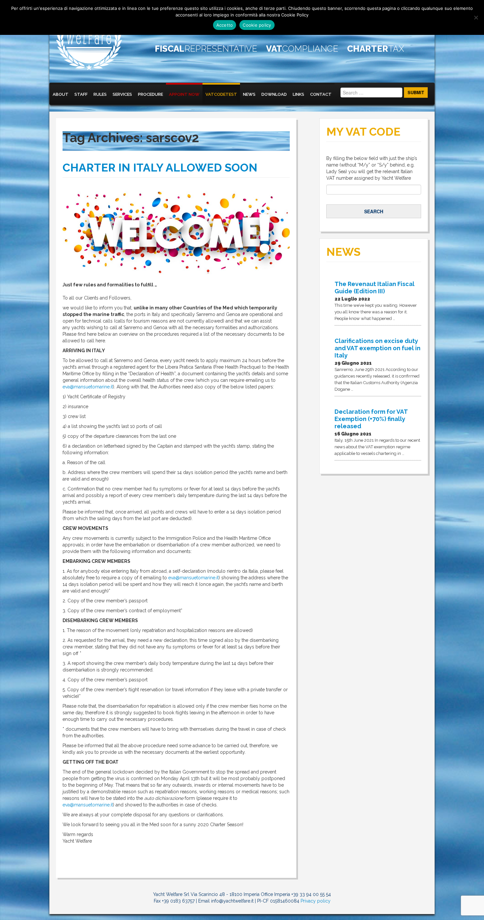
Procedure (150, 94)
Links (298, 94)
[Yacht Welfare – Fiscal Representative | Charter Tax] (89, 41)
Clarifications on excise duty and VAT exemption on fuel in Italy (377, 348)
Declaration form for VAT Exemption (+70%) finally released (371, 419)
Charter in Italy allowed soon (160, 167)
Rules (100, 94)
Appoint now (184, 94)
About (60, 94)
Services (122, 94)
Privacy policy (316, 901)
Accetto (224, 25)
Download (274, 94)
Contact (321, 94)
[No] (475, 17)
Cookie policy (257, 25)
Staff (81, 94)
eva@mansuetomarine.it (88, 386)
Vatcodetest (221, 94)
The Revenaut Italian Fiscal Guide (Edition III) (375, 287)
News (249, 94)
